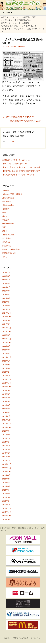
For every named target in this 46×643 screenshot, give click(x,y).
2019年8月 (6, 368)
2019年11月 (6, 357)
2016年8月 (6, 479)
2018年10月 (6, 387)
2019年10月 (6, 361)
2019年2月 (6, 372)
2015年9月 (6, 519)
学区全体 (5, 220)
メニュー (6, 13)
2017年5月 (6, 446)
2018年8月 (6, 394)
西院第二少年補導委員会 (11, 249)
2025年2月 (6, 309)
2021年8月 (6, 354)
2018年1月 (6, 416)
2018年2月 (6, 412)
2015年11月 (6, 512)
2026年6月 (6, 276)
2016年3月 (6, 497)
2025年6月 (6, 295)
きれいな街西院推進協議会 (12, 194)
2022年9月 (6, 346)
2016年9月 (6, 475)
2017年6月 (6, 442)
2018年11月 (6, 383)
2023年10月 (6, 331)
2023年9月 (6, 335)
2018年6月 (6, 401)
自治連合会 (6, 242)
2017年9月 (6, 431)
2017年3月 (6, 453)
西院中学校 (6, 246)
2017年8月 (6, 435)
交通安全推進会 (8, 198)
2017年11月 (6, 424)
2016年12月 (6, 464)
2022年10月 (6, 342)
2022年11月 (6, 339)
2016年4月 (6, 494)
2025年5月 (6, 298)
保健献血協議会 (8, 205)
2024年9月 (6, 320)
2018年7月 (6, 398)
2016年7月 (6, 483)
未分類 (22, 46)
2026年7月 (6, 272)
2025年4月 (6, 302)
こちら (12, 141)
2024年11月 (6, 313)
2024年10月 (6, 317)
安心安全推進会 (8, 224)
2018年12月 (6, 379)
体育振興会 (6, 201)
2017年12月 (6, 420)
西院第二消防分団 (9, 253)
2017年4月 (6, 449)
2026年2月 (6, 283)
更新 (4, 227)
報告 (4, 212)
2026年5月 (6, 280)
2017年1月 (6, 460)
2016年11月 (6, 468)
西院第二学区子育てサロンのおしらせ (16, 160)
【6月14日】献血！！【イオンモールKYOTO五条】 (21, 167)
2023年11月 (6, 328)
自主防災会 (6, 238)
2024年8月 (6, 324)
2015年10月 (6, 516)
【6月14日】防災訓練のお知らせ (14, 164)
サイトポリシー (36, 638)
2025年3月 (6, 306)
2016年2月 (6, 501)
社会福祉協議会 (8, 235)
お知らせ (5, 190)
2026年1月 (6, 287)
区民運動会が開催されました (27, 120)
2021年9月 (6, 350)
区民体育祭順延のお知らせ (18, 117)
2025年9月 (6, 291)
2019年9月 (6, 365)
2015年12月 (6, 508)
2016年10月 (6, 471)
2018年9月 (6, 390)
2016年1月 (6, 505)
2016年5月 (6, 490)
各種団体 (5, 209)
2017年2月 (6, 457)
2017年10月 (6, 427)
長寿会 (4, 257)
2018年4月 (6, 409)
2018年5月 (6, 405)
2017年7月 (6, 438)
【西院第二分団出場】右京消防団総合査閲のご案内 (21, 171)
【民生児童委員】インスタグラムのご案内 (18, 175)
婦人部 (4, 216)
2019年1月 (6, 376)
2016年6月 (6, 486)
